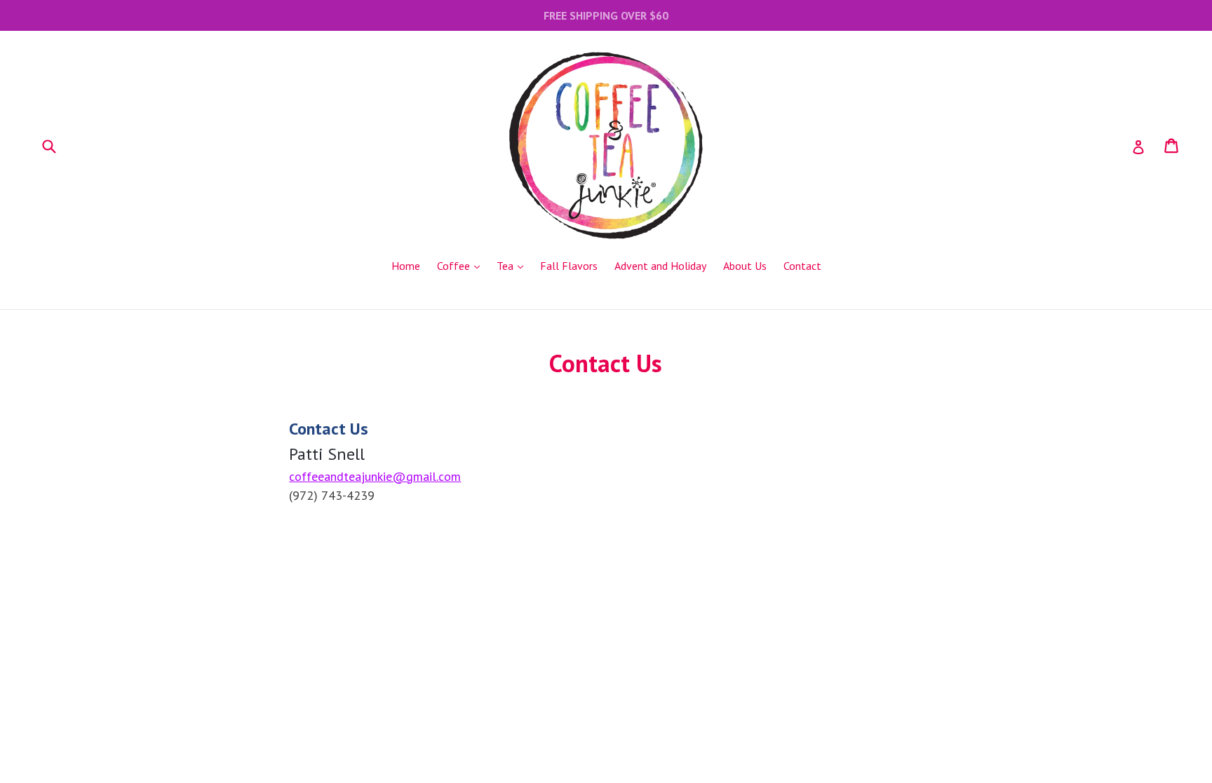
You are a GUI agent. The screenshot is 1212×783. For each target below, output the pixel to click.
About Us (745, 266)
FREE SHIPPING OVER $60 (606, 15)
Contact (802, 266)
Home (405, 266)
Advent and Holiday (660, 266)
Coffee (462, 265)
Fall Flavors (569, 266)
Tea (513, 265)
